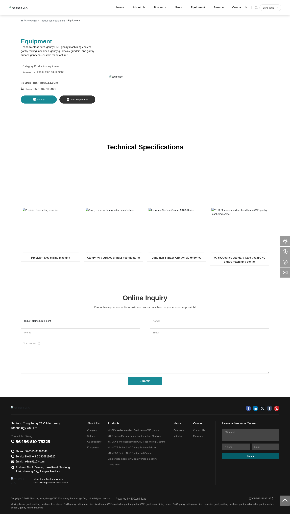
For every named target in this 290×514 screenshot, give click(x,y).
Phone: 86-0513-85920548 (31, 451)
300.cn (135, 498)
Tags (143, 498)
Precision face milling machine (50, 257)
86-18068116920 (45, 89)
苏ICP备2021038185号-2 (262, 498)
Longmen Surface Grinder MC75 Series (176, 257)
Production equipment (53, 20)
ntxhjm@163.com (45, 82)
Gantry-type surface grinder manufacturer (113, 257)
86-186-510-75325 (32, 441)
